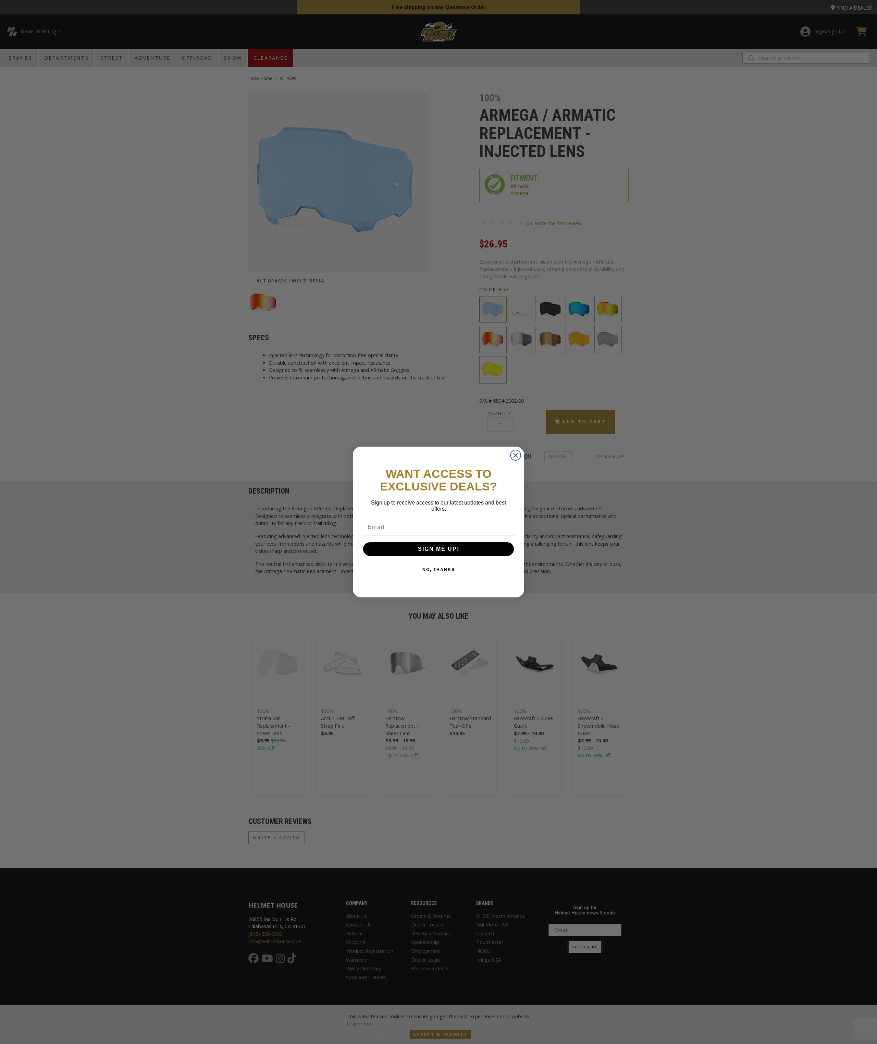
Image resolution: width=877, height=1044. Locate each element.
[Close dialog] (515, 455)
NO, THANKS (438, 569)
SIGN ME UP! (438, 549)
